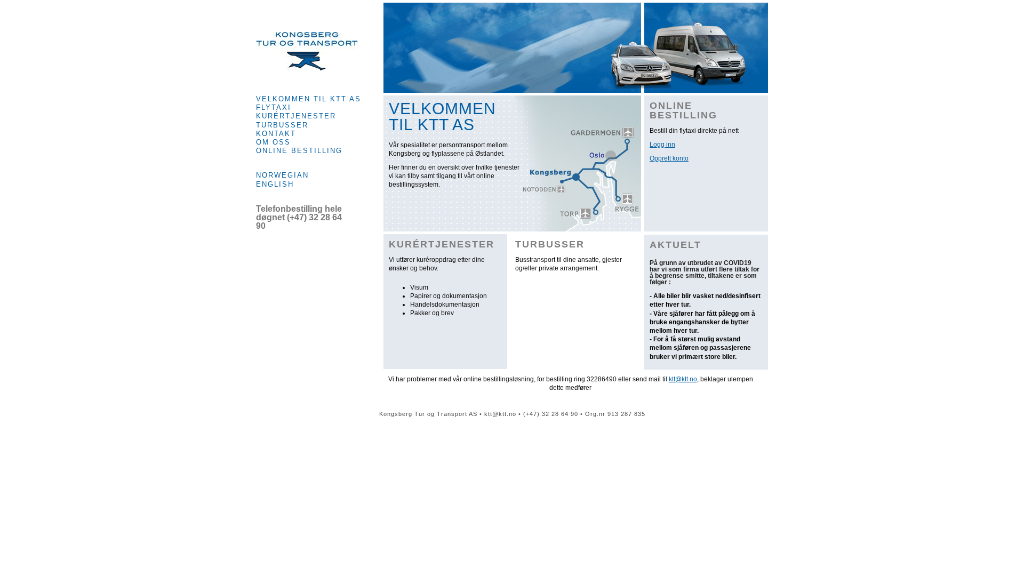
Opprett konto (669, 158)
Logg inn (662, 144)
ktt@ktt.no (683, 379)
